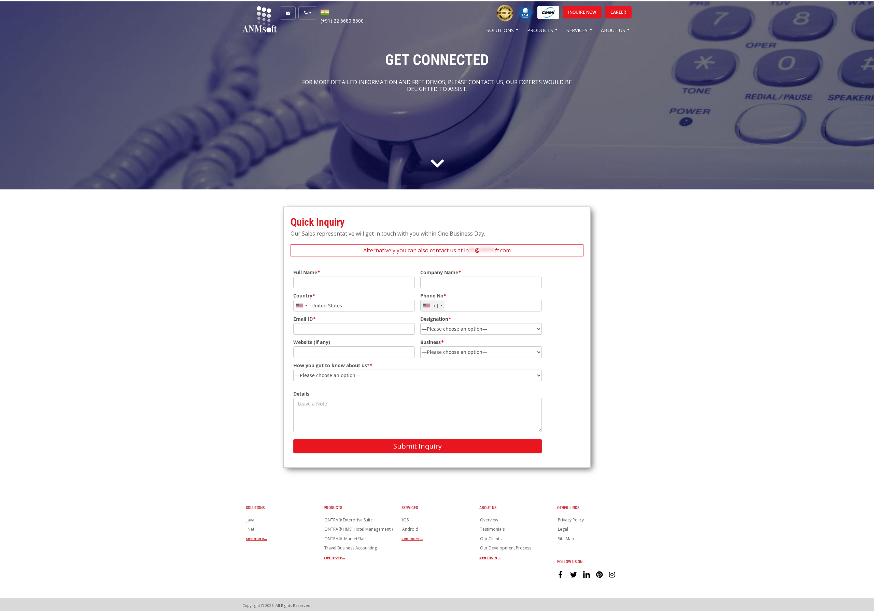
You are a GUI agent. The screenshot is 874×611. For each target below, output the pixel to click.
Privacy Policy (571, 520)
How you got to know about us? (332, 365)
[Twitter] (573, 574)
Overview (489, 520)
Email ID (304, 319)
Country (304, 295)
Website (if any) (311, 342)
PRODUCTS (540, 30)
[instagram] (612, 574)
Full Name (306, 272)
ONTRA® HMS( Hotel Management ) (358, 529)
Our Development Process (505, 548)
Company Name (440, 272)
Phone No (433, 295)
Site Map (566, 539)
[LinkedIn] (586, 574)
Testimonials (492, 529)
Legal (563, 529)
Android (410, 529)
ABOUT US (613, 30)
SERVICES (577, 30)
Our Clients (491, 539)
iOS (405, 520)
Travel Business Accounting (350, 548)
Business (431, 342)
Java (250, 520)
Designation (435, 319)
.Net (250, 529)
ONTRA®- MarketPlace (346, 539)
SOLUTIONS (500, 30)
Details (301, 393)
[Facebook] (560, 574)
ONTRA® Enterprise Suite (348, 520)
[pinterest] (599, 574)
